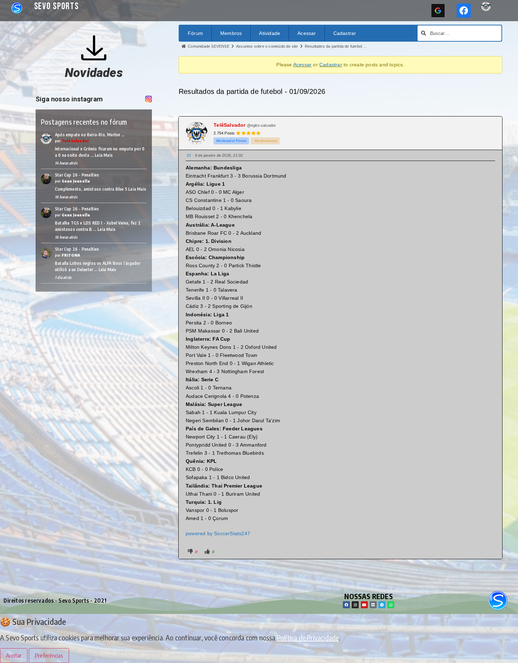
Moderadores (266, 141)
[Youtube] (364, 604)
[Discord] (373, 604)
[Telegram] (382, 604)
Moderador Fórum (231, 141)
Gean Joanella (76, 181)
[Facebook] (346, 604)
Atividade (269, 33)
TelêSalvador (75, 140)
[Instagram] (355, 604)
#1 (189, 155)
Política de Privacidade (308, 637)
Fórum (195, 33)
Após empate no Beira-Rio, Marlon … (90, 134)
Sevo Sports (56, 6)
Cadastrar (344, 33)
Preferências (49, 655)
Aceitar (13, 655)
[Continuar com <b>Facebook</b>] (464, 11)
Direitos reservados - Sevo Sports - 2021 (55, 600)
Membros (231, 33)
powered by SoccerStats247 (218, 533)
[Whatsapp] (390, 604)
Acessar (306, 33)
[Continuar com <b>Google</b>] (438, 11)
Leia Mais (104, 155)
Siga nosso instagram (69, 99)
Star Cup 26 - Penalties (77, 175)
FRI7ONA (71, 255)
